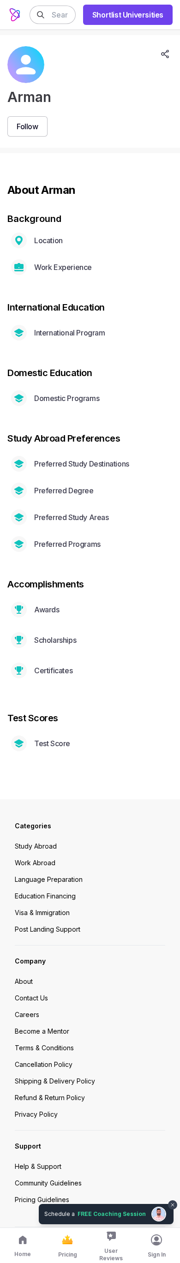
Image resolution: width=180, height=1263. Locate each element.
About (24, 981)
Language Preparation (49, 879)
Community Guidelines (48, 1183)
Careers (27, 1014)
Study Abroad (36, 846)
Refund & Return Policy (50, 1097)
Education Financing (45, 896)
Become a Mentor (42, 1031)
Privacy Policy (36, 1114)
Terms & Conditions (44, 1048)
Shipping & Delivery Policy (55, 1081)
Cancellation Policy (43, 1064)
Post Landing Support (47, 929)
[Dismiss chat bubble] (171, 1199)
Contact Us (31, 998)
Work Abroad (35, 863)
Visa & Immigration (42, 912)
